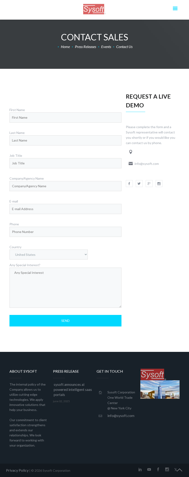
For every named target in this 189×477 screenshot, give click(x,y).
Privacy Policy (17, 470)
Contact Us (124, 46)
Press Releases (85, 46)
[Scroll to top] (180, 469)
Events (106, 46)
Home (65, 46)
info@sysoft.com (120, 415)
